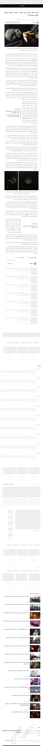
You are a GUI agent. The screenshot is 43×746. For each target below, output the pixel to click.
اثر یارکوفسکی (16, 167)
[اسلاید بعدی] (1, 496)
